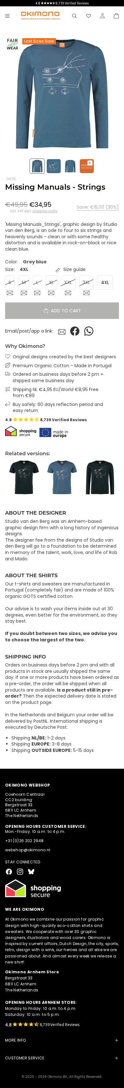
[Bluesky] (31, 871)
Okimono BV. (58, 1076)
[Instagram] (20, 871)
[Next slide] (112, 477)
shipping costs (44, 211)
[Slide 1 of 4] (37, 166)
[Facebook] (9, 871)
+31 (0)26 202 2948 (24, 841)
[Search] (74, 16)
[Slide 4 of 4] (87, 166)
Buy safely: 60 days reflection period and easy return (58, 408)
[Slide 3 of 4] (70, 166)
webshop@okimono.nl (27, 850)
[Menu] (7, 16)
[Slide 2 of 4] (54, 166)
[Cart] (116, 16)
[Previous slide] (12, 477)
